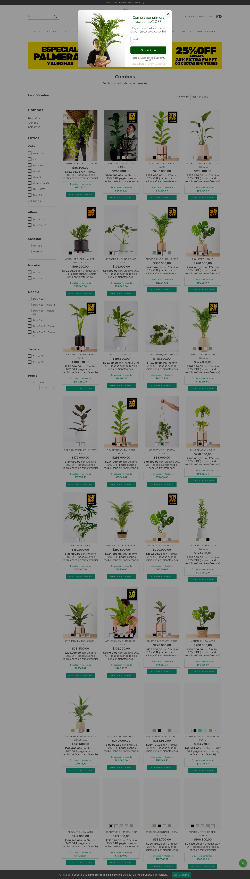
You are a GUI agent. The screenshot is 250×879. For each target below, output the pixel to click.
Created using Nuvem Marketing (148, 64)
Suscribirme (148, 50)
